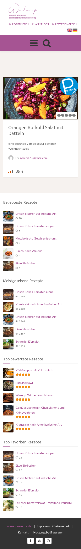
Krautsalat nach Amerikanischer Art (39, 304)
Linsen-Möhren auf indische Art (36, 213)
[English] (69, 30)
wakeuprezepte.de (19, 526)
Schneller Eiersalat (27, 341)
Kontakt (23, 532)
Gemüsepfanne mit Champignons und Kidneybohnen (40, 410)
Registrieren (20, 24)
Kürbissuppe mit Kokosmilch (34, 370)
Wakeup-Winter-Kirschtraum (34, 395)
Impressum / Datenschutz (53, 526)
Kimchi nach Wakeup (29, 251)
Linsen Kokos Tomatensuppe (35, 226)
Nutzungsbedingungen (48, 532)
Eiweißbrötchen (26, 263)
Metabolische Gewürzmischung (36, 238)
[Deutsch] (75, 30)
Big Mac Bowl (24, 382)
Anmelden (42, 24)
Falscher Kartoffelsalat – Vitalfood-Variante (44, 502)
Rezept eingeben (66, 24)
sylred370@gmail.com (34, 158)
